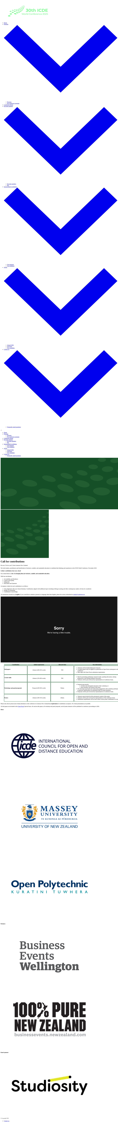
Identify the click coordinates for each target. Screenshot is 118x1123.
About (5, 267)
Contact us (6, 349)
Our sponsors (10, 264)
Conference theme (8, 105)
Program (6, 24)
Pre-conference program (13, 103)
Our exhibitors (10, 266)
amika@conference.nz (79, 594)
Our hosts (9, 346)
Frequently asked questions (14, 427)
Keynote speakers (8, 106)
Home (5, 23)
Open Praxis (21, 706)
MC (8, 185)
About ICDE (10, 345)
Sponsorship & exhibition (10, 187)
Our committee (11, 348)
